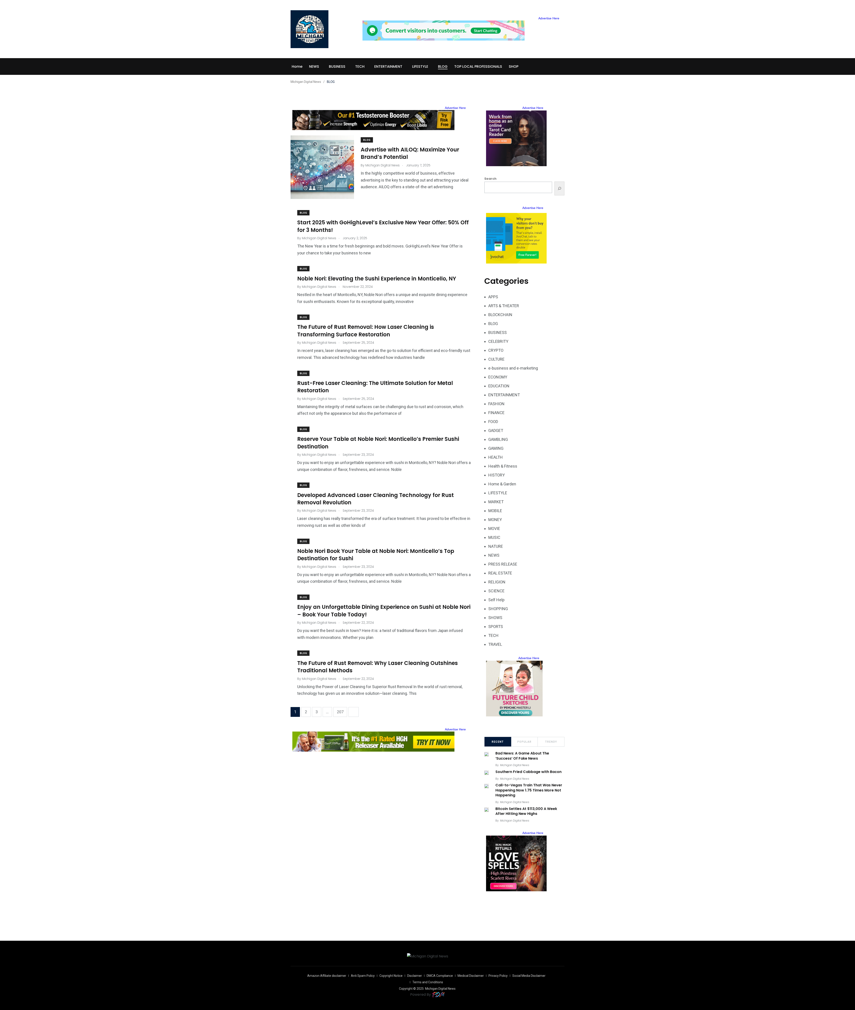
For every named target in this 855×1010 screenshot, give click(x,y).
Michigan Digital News (514, 765)
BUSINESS (337, 66)
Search (490, 178)
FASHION (496, 403)
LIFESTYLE (420, 66)
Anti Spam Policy (363, 975)
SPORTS (495, 626)
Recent (498, 741)
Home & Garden (502, 484)
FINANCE (496, 412)
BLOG (443, 66)
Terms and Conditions (427, 982)
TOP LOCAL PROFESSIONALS (478, 66)
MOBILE (495, 510)
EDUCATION (498, 386)
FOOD (493, 421)
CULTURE (496, 359)
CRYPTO (495, 350)
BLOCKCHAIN (500, 314)
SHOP (513, 66)
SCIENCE (496, 591)
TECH (359, 66)
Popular (524, 741)
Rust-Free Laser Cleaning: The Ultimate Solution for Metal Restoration (375, 386)
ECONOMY (497, 377)
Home (297, 66)
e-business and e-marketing (513, 368)
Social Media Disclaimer (529, 975)
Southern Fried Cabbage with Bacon (528, 771)
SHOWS (495, 617)
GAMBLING (498, 439)
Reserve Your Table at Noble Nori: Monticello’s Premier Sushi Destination (378, 442)
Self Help (496, 599)
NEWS (314, 66)
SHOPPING (498, 608)
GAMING (495, 448)
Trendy (551, 741)
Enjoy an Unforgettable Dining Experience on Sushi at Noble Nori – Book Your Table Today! (383, 610)
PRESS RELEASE (502, 564)
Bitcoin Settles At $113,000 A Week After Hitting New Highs (526, 811)
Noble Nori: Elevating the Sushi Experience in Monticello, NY (376, 278)
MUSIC (494, 537)
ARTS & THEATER (503, 305)
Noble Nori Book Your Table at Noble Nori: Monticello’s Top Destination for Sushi (375, 554)
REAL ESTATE (500, 573)
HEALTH (495, 457)
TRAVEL (495, 644)
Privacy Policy (498, 975)
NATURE (495, 546)
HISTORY (496, 475)
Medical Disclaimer (471, 975)
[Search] (559, 188)
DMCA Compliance (440, 975)
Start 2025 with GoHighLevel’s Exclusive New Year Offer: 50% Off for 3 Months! (383, 226)
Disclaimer (414, 975)
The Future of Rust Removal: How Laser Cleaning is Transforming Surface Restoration (365, 330)
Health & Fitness (502, 466)
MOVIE (494, 528)
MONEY (495, 519)
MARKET (496, 501)
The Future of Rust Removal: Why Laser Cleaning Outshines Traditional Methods (377, 666)
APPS (493, 296)
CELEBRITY (498, 341)
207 (340, 711)
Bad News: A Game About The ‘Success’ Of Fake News (522, 756)
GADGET (495, 430)
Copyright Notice (391, 975)
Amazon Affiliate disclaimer (326, 975)
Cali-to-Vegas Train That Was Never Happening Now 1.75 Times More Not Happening (528, 790)
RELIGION (496, 582)
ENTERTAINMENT (388, 66)
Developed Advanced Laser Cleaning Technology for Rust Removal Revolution (375, 498)
